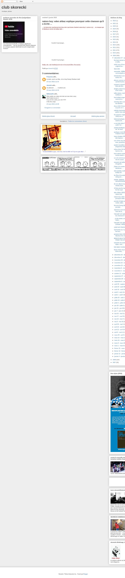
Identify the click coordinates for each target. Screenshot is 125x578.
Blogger (85, 574)
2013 (114, 45)
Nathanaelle (50, 94)
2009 (114, 55)
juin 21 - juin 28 (119, 308)
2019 (114, 28)
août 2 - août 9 (119, 295)
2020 (114, 26)
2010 (114, 53)
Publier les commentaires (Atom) (77, 121)
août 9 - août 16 (119, 292)
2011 (114, 50)
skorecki (49, 85)
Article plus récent (48, 116)
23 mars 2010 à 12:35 (53, 90)
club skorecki (14, 7)
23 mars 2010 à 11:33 (53, 81)
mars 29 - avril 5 (119, 335)
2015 (114, 39)
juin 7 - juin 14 (118, 311)
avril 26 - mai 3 (119, 324)
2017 (114, 34)
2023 (114, 20)
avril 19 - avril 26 (119, 327)
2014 (114, 42)
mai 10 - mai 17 (119, 319)
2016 (114, 37)
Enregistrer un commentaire (52, 107)
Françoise (50, 77)
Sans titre (117, 69)
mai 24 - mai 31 (119, 313)
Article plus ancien (98, 116)
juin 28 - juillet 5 (119, 305)
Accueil (73, 116)
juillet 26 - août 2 (119, 297)
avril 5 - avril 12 (119, 332)
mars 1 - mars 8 (119, 345)
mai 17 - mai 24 (119, 316)
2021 (114, 23)
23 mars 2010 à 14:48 (53, 104)
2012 (114, 47)
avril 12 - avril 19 (119, 329)
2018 (114, 31)
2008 (114, 359)
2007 (114, 362)
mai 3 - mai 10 (119, 321)
